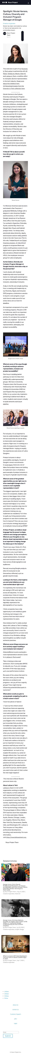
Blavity (17, 74)
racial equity (9, 465)
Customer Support (15, 1014)
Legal (15, 1023)
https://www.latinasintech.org (16, 837)
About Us (15, 1005)
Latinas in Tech (11, 76)
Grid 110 (23, 74)
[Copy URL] (22, 39)
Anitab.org (11, 74)
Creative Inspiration (9, 23)
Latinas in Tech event (13, 657)
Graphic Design (19, 929)
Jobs (15, 1019)
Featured (17, 893)
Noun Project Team (10, 891)
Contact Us (15, 1009)
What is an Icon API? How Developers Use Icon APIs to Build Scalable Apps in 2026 (15, 957)
